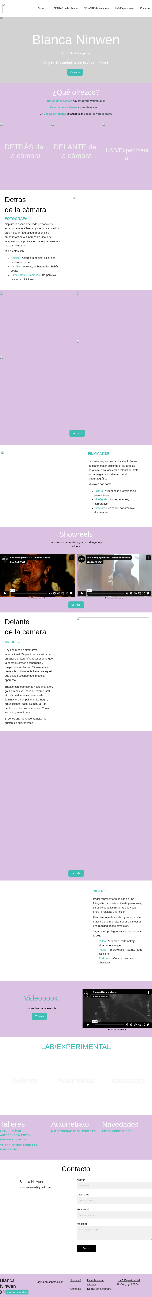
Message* (83, 1223)
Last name (83, 1194)
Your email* (83, 1209)
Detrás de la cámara (99, 1288)
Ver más (77, 433)
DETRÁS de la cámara (65, 8)
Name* (81, 1179)
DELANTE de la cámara (96, 8)
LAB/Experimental (124, 8)
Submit (86, 1248)
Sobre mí (43, 8)
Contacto (145, 8)
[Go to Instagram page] (2, 1292)
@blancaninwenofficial (17, 1292)
